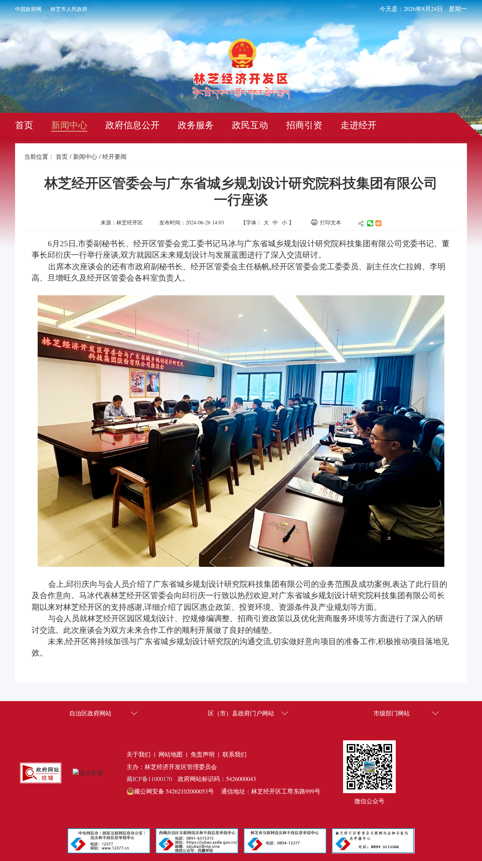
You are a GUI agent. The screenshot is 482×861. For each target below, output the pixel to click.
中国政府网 (28, 8)
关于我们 (139, 754)
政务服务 (196, 125)
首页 (24, 125)
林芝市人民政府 (68, 8)
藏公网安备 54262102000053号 (174, 791)
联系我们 (235, 754)
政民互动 (250, 125)
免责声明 (203, 754)
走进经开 (358, 125)
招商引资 (304, 125)
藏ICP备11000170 (149, 779)
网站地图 (171, 754)
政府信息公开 (132, 125)
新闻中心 (69, 125)
